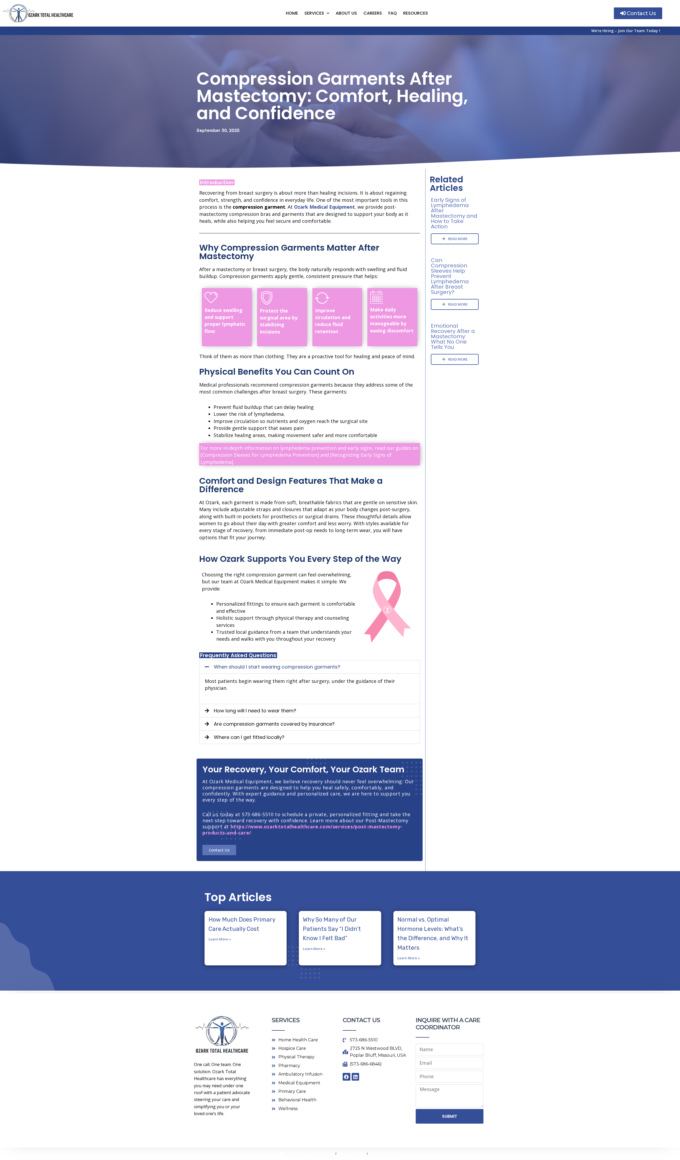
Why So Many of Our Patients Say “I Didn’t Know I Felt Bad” (332, 929)
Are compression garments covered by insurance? (274, 724)
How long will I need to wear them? (255, 710)
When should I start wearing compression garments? (277, 667)
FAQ (392, 13)
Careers (372, 13)
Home (292, 13)
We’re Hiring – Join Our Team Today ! (625, 30)
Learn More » (220, 939)
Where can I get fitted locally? (249, 737)
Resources (415, 13)
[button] (309, 666)
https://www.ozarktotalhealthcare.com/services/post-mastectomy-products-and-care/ (302, 829)
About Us (346, 13)
